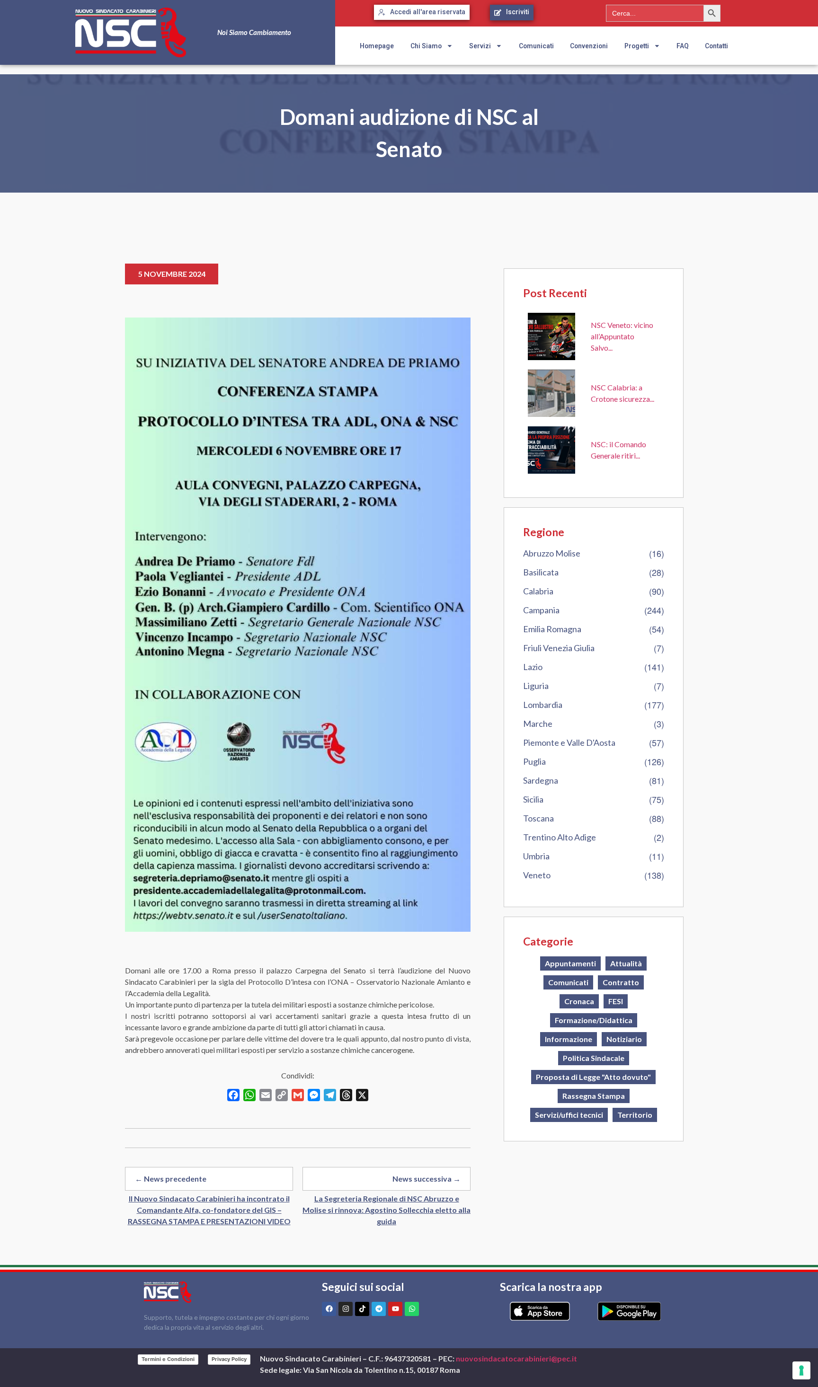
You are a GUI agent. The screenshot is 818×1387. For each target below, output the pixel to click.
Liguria (536, 685)
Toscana (538, 818)
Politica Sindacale (593, 1057)
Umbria (536, 856)
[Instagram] (345, 1309)
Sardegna (540, 780)
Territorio (634, 1114)
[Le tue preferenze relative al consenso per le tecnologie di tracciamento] (801, 1370)
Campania (541, 610)
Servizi (480, 46)
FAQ (682, 46)
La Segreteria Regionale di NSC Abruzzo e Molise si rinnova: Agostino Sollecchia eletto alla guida (386, 1210)
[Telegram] (379, 1309)
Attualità (626, 963)
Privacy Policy (229, 1359)
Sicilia (533, 799)
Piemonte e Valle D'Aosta (569, 742)
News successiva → (426, 1178)
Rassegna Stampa (593, 1095)
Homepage (377, 46)
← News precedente (170, 1178)
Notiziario (624, 1038)
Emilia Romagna (552, 629)
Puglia (534, 761)
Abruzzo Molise (551, 553)
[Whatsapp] (412, 1309)
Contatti (716, 46)
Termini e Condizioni (168, 1359)
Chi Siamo (426, 46)
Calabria (538, 591)
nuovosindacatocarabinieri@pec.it (516, 1358)
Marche (537, 723)
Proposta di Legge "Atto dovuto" (593, 1076)
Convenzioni (589, 46)
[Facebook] (329, 1309)
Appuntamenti (570, 963)
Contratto (621, 982)
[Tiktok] (362, 1309)
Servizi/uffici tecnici (569, 1114)
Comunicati (536, 46)
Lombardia (542, 704)
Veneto (537, 875)
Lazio (532, 667)
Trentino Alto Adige (559, 837)
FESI (615, 1001)
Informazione (568, 1038)
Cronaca (579, 1001)
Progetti (636, 46)
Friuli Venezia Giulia (559, 648)
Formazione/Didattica (593, 1020)
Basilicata (541, 572)
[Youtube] (395, 1309)
